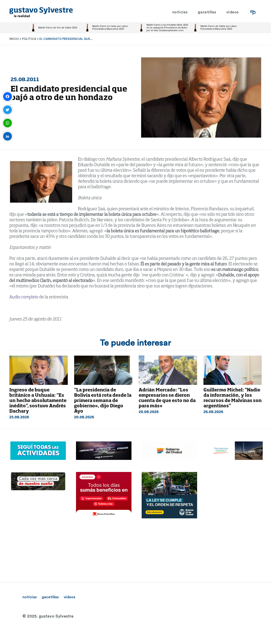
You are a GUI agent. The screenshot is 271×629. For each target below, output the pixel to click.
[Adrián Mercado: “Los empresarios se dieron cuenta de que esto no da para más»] (168, 370)
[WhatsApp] (7, 123)
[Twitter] (7, 110)
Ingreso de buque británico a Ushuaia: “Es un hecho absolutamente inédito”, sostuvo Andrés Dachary (37, 401)
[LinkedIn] (7, 136)
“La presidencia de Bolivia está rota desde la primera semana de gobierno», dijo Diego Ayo (102, 401)
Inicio (14, 39)
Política (29, 39)
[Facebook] (7, 96)
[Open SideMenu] (253, 12)
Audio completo (23, 297)
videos (69, 597)
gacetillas (50, 597)
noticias (29, 597)
